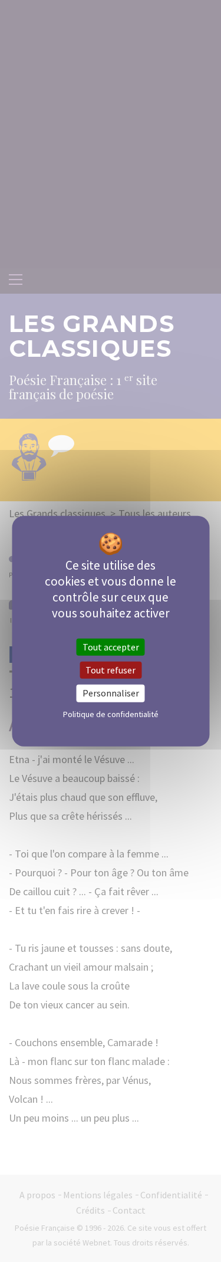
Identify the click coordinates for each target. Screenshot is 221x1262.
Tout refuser (110, 670)
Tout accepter (111, 647)
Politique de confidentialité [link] (111, 713)
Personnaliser (111, 693)
